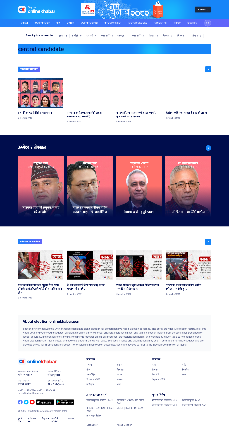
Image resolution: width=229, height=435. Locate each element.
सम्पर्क (71, 419)
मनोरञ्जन (90, 384)
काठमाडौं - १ (107, 36)
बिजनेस (120, 370)
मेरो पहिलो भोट (160, 23)
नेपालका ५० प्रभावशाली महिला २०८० (100, 409)
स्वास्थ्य (120, 379)
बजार (154, 365)
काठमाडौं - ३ (138, 36)
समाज (119, 365)
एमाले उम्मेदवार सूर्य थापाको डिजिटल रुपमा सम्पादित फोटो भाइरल (137, 287)
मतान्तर (177, 23)
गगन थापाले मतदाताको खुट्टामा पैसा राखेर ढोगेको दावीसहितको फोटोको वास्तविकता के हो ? (40, 289)
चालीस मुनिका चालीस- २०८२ (99, 400)
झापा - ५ (63, 36)
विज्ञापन (45, 419)
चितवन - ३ (167, 36)
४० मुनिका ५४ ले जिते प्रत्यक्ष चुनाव (35, 113)
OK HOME (201, 9)
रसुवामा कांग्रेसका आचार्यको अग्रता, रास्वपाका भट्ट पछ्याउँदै (84, 115)
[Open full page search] (207, 23)
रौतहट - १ (196, 36)
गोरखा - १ (153, 36)
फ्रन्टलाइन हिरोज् (93, 416)
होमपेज (24, 23)
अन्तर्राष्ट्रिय (90, 375)
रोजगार (155, 370)
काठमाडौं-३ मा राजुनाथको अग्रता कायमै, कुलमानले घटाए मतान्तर (136, 115)
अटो (184, 375)
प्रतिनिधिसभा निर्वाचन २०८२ (194, 405)
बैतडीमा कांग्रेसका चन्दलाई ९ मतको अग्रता (186, 113)
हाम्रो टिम (20, 420)
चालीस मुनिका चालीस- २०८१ (130, 408)
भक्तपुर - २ (122, 36)
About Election (124, 425)
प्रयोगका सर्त (32, 420)
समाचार (89, 365)
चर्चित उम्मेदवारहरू (89, 23)
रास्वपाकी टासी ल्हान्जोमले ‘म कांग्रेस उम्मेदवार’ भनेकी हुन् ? (183, 287)
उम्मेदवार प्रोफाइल (113, 23)
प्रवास (119, 375)
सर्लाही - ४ (77, 36)
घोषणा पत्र (192, 23)
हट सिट (70, 23)
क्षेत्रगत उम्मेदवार (42, 23)
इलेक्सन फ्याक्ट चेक (137, 23)
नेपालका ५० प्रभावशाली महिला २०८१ (130, 401)
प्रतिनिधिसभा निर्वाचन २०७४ (164, 400)
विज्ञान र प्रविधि (93, 379)
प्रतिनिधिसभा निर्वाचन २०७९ (164, 405)
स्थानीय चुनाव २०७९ (191, 400)
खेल (88, 370)
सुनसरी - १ (91, 36)
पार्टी (58, 23)
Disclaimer (92, 425)
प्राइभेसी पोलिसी (54, 420)
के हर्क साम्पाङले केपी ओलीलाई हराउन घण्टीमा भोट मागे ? (86, 287)
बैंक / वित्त (156, 375)
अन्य (119, 384)
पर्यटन (185, 365)
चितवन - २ (182, 36)
